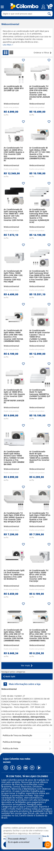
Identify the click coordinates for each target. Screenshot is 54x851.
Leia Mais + (8, 44)
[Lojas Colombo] (22, 6)
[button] (27, 735)
